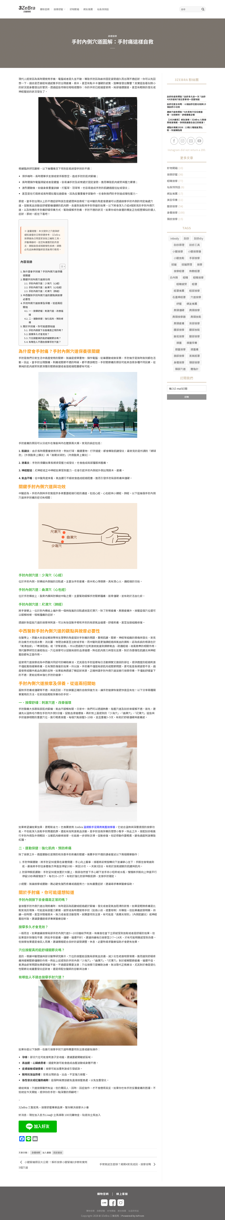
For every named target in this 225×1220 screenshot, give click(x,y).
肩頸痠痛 (179, 323)
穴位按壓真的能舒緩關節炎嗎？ (45, 338)
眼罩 (194, 284)
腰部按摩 (179, 330)
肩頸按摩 (194, 310)
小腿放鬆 (179, 258)
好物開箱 (74, 9)
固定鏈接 (57, 1152)
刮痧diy (198, 238)
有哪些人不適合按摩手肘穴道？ (45, 341)
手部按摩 (194, 258)
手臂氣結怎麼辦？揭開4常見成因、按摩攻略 (125, 1164)
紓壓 (179, 304)
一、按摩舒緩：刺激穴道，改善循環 (46, 312)
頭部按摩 (194, 362)
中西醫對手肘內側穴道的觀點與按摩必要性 (42, 297)
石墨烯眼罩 (179, 297)
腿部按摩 (172, 206)
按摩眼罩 (179, 271)
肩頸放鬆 (196, 317)
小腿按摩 (177, 251)
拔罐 (174, 264)
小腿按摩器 (194, 251)
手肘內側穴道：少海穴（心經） (45, 283)
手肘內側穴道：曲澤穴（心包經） (46, 287)
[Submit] (203, 9)
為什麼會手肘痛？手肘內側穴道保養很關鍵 (42, 273)
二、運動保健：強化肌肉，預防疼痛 (46, 320)
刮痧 (186, 238)
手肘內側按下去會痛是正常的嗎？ (46, 330)
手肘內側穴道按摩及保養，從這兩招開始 (42, 305)
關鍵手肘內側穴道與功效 (36, 279)
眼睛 (185, 277)
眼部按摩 (194, 291)
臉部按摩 (179, 356)
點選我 (86, 1115)
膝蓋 (179, 343)
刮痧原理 (179, 245)
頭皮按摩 (172, 219)
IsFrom (140, 1215)
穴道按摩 (196, 297)
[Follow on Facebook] (174, 141)
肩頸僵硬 (179, 310)
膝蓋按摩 (180, 349)
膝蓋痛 (194, 349)
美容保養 (172, 200)
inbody (174, 238)
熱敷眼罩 (194, 271)
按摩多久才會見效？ (39, 334)
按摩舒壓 (58, 9)
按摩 (199, 264)
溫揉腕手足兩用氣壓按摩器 (99, 827)
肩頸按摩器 (179, 317)
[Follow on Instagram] (182, 141)
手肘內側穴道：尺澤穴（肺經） (45, 291)
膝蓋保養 (192, 343)
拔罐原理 (187, 264)
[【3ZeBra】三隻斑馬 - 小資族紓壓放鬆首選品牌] (27, 9)
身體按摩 (112, 36)
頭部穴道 (180, 369)
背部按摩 (194, 323)
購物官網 (44, 9)
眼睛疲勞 (181, 284)
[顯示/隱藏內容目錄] (61, 266)
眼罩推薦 (179, 291)
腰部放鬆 (194, 330)
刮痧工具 (194, 245)
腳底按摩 (179, 336)
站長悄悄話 (103, 9)
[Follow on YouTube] (199, 141)
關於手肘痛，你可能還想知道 (39, 326)
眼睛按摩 (172, 181)
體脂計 (194, 369)
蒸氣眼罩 (194, 356)
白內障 (174, 277)
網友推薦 (88, 9)
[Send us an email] (191, 141)
